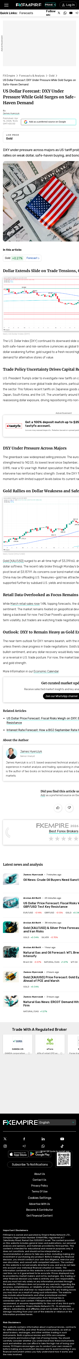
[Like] (58, 808)
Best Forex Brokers (63, 831)
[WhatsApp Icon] (49, 1146)
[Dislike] (69, 808)
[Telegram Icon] (30, 1146)
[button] (6, 5)
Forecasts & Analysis (32, 75)
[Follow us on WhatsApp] (65, 13)
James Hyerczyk (31, 751)
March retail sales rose (25, 603)
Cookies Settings (39, 1198)
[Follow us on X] (59, 13)
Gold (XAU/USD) (13, 561)
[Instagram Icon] (11, 1146)
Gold (51, 75)
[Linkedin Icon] (49, 1139)
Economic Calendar (46, 671)
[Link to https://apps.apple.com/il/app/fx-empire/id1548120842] (18, 1154)
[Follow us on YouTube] (71, 13)
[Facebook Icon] (30, 1139)
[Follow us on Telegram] (77, 13)
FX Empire (9, 75)
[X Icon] (11, 1139)
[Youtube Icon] (68, 1139)
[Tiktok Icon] (68, 1146)
